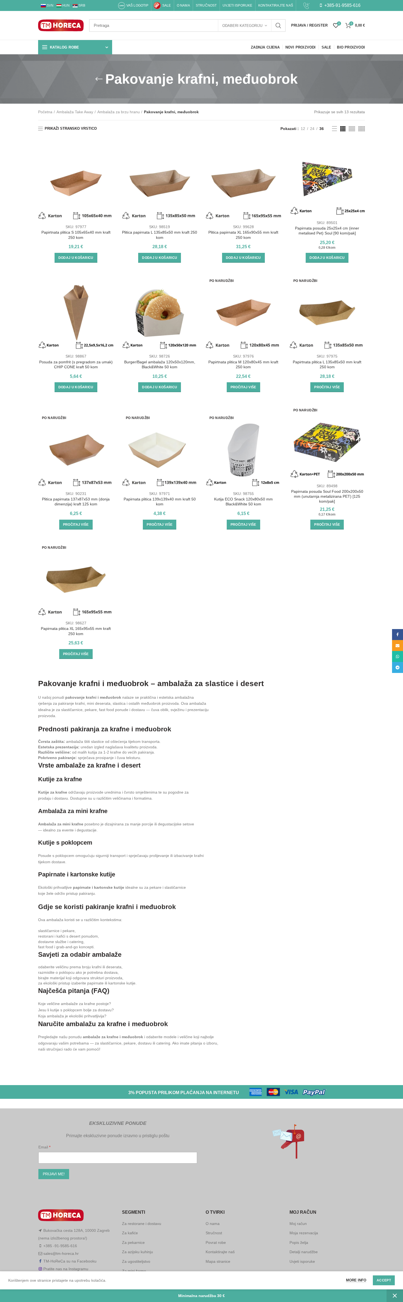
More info (356, 1280)
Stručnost (214, 1233)
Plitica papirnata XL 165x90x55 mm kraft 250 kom (243, 234)
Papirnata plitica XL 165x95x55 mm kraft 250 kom (76, 631)
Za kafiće (130, 1233)
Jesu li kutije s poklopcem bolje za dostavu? (76, 1010)
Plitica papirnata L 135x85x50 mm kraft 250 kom (159, 234)
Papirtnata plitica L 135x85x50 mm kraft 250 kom (327, 364)
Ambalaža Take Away (74, 112)
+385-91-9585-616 (342, 5)
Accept (384, 1280)
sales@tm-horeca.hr (61, 1253)
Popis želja (299, 1242)
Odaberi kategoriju (242, 26)
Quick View (110, 167)
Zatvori (395, 1295)
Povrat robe (216, 1242)
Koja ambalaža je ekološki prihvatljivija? (72, 1016)
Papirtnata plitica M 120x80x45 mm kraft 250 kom (243, 364)
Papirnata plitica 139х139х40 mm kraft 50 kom (160, 501)
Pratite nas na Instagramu (65, 1269)
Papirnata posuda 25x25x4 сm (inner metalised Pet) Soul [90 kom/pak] (327, 230)
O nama (213, 1223)
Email (43, 1147)
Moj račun (298, 1223)
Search (278, 25)
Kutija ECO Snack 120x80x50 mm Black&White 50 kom (243, 501)
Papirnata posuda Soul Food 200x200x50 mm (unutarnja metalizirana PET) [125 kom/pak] (327, 496)
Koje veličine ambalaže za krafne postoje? (74, 1003)
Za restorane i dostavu (141, 1223)
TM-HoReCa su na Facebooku (70, 1261)
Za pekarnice (133, 1242)
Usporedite (110, 154)
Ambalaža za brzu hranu (118, 112)
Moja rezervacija (304, 1233)
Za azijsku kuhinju (137, 1252)
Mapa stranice (218, 1261)
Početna (45, 112)
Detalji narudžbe (304, 1252)
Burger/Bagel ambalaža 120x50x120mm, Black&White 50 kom (159, 364)
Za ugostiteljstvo (136, 1261)
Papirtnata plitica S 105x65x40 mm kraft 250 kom (75, 234)
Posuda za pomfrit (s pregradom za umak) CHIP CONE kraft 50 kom (76, 364)
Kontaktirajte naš (220, 1252)
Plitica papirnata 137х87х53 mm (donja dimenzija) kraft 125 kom (76, 501)
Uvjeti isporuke (302, 1261)
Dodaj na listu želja (110, 179)
